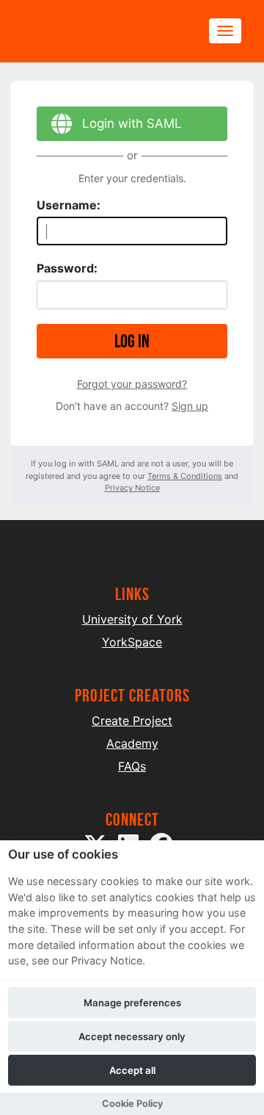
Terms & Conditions (184, 476)
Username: (68, 205)
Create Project (132, 720)
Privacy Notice (132, 488)
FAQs (132, 766)
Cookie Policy (132, 1103)
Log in (132, 341)
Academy (132, 743)
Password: (67, 268)
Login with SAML (132, 123)
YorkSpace (132, 642)
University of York (132, 619)
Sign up (190, 406)
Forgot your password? (132, 384)
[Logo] (92, 31)
